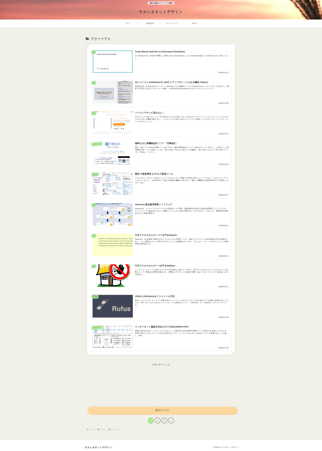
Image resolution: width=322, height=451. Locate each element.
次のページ (162, 410)
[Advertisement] (161, 384)
